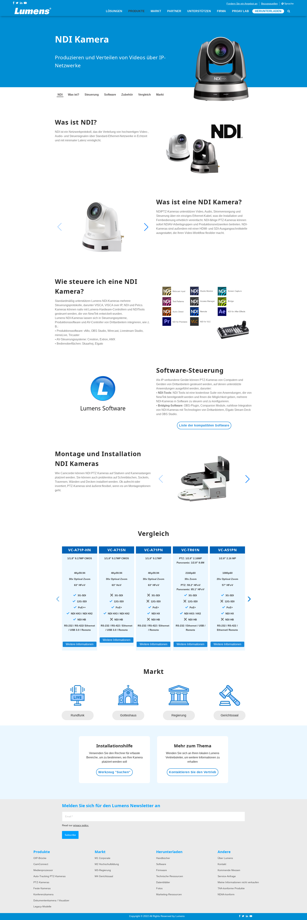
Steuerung (92, 94)
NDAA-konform (226, 894)
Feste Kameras (42, 888)
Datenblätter (163, 882)
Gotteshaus (128, 715)
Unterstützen (199, 11)
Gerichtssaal (229, 715)
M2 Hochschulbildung (107, 864)
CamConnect (40, 864)
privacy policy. (81, 825)
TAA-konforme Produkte (231, 888)
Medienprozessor (43, 870)
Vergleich (144, 94)
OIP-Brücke (39, 858)
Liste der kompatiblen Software (204, 425)
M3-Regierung (103, 870)
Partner (174, 11)
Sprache (289, 3)
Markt (156, 11)
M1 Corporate (102, 858)
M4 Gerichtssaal (104, 876)
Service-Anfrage (227, 876)
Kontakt (222, 864)
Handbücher (163, 858)
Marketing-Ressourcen (169, 894)
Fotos (159, 888)
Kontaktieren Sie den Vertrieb (192, 772)
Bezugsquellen (269, 3)
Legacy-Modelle (42, 906)
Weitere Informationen (79, 644)
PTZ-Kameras (41, 882)
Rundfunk (77, 715)
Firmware (161, 870)
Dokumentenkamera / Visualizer (51, 900)
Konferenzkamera (43, 894)
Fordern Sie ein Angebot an (242, 3)
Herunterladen (268, 11)
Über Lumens (225, 858)
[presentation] (58, 598)
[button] (146, 227)
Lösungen (114, 11)
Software (110, 94)
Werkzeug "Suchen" (114, 772)
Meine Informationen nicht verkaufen (238, 882)
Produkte (136, 11)
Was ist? (73, 94)
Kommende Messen (229, 870)
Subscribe (70, 834)
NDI (60, 94)
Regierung (178, 715)
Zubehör (127, 94)
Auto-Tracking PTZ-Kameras (49, 876)
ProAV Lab (240, 11)
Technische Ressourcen (169, 876)
